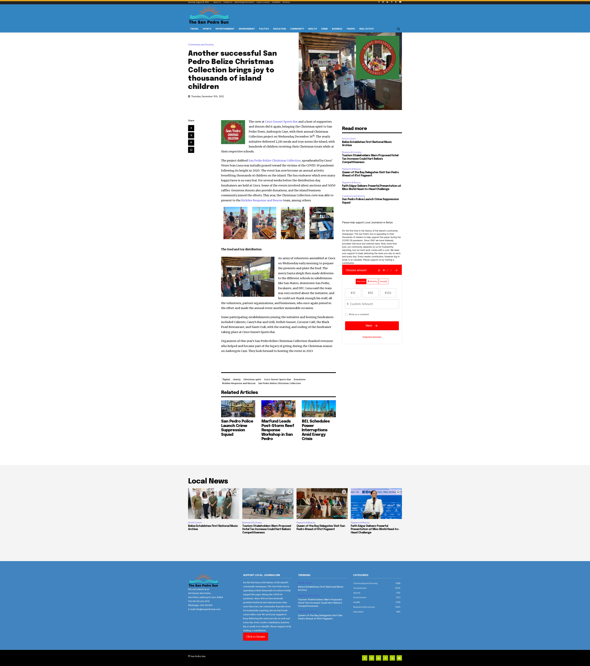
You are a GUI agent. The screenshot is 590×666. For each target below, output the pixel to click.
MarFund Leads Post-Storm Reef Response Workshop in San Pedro (277, 430)
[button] (398, 28)
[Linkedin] (387, 2)
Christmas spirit (252, 379)
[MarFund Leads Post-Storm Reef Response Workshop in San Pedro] (278, 408)
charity (237, 379)
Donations (300, 379)
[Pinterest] (391, 2)
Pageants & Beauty (351, 169)
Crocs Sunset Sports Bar (281, 121)
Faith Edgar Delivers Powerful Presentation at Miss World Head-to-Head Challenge (375, 529)
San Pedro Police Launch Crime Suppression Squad (237, 428)
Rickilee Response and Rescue (262, 200)
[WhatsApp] (191, 150)
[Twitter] (396, 2)
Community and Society (201, 45)
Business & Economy (351, 152)
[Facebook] (379, 2)
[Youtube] (400, 2)
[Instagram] (383, 2)
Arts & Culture (349, 138)
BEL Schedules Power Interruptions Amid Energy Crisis (316, 430)
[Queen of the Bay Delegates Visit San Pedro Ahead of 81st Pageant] (322, 503)
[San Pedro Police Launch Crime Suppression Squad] (238, 408)
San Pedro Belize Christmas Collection (274, 160)
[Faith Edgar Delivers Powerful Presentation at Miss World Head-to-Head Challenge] (376, 503)
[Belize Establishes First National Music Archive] (213, 503)
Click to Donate (255, 636)
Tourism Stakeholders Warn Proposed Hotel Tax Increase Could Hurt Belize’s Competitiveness (370, 159)
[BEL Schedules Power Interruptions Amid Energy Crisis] (319, 408)
